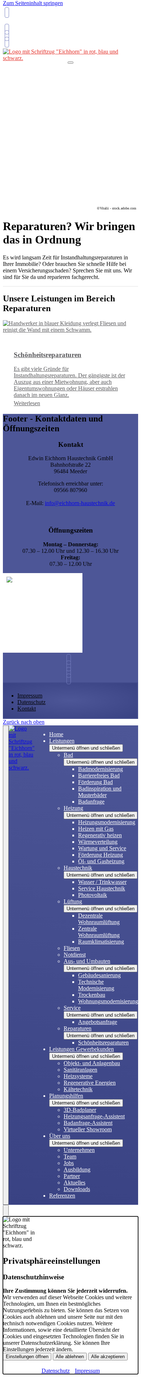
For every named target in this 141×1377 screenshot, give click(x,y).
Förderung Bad (95, 782)
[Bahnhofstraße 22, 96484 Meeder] (6, 36)
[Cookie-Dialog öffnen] (6, 1210)
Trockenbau (91, 995)
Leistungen (61, 741)
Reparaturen (77, 1028)
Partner (72, 1176)
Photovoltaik (92, 895)
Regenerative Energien (90, 1083)
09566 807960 (21, 23)
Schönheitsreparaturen (103, 1042)
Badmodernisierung (100, 769)
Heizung (73, 808)
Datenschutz (31, 702)
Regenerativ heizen (100, 835)
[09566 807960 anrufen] (6, 12)
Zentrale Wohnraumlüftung (99, 931)
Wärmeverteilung (98, 842)
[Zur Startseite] (22, 965)
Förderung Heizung (100, 855)
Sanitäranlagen (80, 1070)
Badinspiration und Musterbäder (99, 791)
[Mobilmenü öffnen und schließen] (70, 63)
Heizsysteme (78, 1076)
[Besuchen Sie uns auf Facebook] (70, 672)
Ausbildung (77, 1169)
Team (70, 1156)
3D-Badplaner (80, 1110)
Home (56, 734)
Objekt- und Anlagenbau (92, 1063)
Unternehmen (79, 1150)
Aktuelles (74, 1182)
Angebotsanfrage (97, 1022)
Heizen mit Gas (96, 829)
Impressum (29, 695)
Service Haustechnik (101, 888)
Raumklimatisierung (101, 942)
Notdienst (75, 955)
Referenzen (62, 1195)
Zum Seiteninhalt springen (33, 3)
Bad (68, 755)
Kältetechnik (78, 1089)
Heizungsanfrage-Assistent (94, 1116)
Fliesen (72, 948)
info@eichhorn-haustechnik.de (80, 503)
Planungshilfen (66, 1096)
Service (72, 1008)
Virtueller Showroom (88, 1129)
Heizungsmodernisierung (106, 822)
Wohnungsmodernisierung (108, 1001)
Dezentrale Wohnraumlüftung (99, 918)
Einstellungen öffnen (27, 1356)
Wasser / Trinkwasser (102, 882)
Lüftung (73, 901)
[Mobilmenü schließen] (6, 965)
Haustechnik (78, 868)
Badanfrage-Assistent (88, 1123)
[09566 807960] (70, 659)
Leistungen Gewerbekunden (81, 1049)
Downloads (77, 1189)
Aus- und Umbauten (87, 961)
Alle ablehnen (70, 1356)
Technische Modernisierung (96, 985)
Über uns (59, 1136)
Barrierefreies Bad (99, 775)
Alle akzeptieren (108, 1356)
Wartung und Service (102, 848)
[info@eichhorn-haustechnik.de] (6, 29)
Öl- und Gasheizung (101, 861)
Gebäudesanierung (99, 975)
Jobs (69, 1163)
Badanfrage (91, 801)
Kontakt (26, 709)
